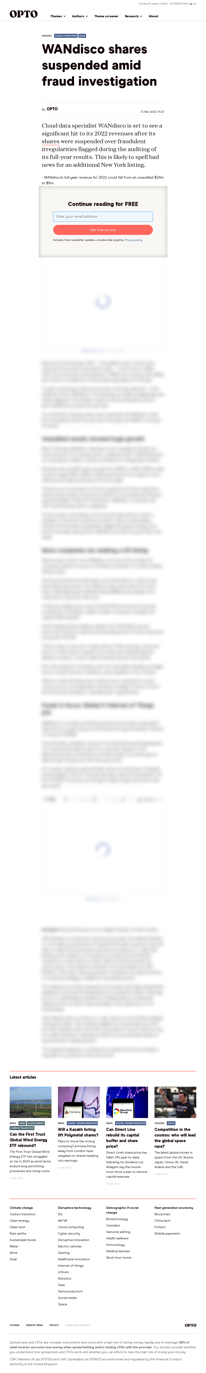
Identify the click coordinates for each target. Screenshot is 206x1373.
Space (62, 1304)
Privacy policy (133, 240)
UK (190, 4)
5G (60, 1214)
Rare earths (18, 1233)
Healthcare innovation (74, 1259)
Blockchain (162, 1214)
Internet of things (71, 1265)
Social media (67, 1297)
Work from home (118, 1257)
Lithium (63, 1272)
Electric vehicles (70, 1246)
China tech (162, 1220)
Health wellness (117, 1238)
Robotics (64, 1278)
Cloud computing (71, 1227)
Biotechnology (117, 1219)
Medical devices (118, 1251)
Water (14, 1246)
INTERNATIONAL (179, 4)
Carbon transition (23, 1214)
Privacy (54, 1325)
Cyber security (69, 1233)
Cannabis (113, 1225)
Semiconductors (70, 1291)
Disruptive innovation (73, 1240)
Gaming (64, 1252)
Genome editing (118, 1232)
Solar (13, 1259)
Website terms (34, 1325)
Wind (13, 1252)
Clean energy (19, 1220)
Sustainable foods (23, 1240)
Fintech (160, 1227)
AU (194, 4)
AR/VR (62, 1220)
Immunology (115, 1244)
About (153, 16)
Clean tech (17, 1227)
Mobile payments (167, 1233)
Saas (61, 1285)
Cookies (15, 1325)
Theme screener (106, 16)
